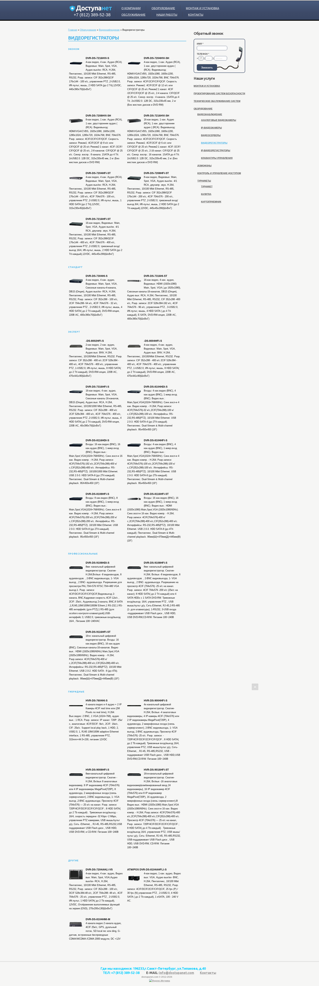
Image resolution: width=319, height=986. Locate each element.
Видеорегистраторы (214, 143)
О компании (131, 8)
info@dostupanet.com (176, 973)
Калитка (206, 194)
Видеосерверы (211, 135)
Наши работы (166, 14)
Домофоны (204, 165)
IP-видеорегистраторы (215, 150)
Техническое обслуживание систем (217, 101)
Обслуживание (133, 14)
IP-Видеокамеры (211, 127)
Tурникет (206, 186)
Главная (72, 29)
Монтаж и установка (202, 8)
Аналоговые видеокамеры (218, 120)
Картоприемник (211, 201)
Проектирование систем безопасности (219, 93)
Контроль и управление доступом (219, 173)
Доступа (94, 8)
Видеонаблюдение (109, 29)
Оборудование (163, 8)
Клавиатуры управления (217, 158)
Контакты (195, 14)
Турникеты (204, 181)
